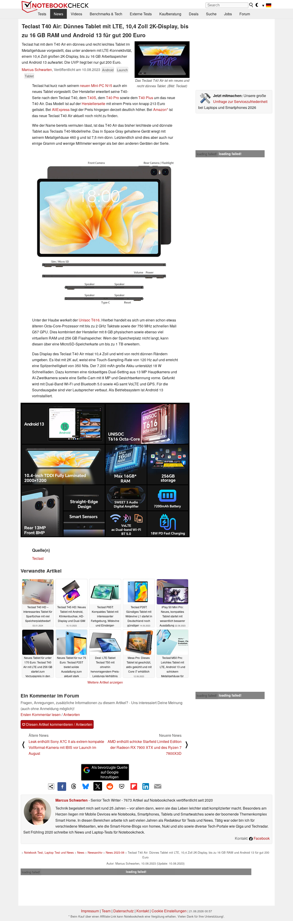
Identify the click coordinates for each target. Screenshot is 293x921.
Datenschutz (123, 910)
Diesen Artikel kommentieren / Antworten (58, 724)
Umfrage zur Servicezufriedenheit (240, 101)
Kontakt (142, 910)
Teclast (37, 558)
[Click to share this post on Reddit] (109, 786)
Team (106, 910)
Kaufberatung (170, 13)
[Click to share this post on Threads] (73, 786)
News (58, 13)
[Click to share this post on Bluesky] (85, 786)
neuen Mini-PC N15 (96, 85)
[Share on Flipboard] (133, 786)
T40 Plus (145, 97)
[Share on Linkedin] (145, 786)
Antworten (71, 714)
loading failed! (207, 154)
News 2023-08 (115, 852)
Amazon (160, 109)
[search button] (251, 5)
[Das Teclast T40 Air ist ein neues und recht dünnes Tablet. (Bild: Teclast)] (162, 59)
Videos (76, 13)
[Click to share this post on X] (97, 786)
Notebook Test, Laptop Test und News (49, 852)
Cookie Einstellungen (169, 910)
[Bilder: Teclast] (105, 470)
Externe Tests (141, 13)
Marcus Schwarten (37, 69)
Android (108, 69)
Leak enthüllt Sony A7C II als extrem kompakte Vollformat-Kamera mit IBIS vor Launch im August (66, 747)
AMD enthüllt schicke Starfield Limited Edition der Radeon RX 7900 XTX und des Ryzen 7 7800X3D (145, 747)
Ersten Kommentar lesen (41, 714)
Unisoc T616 (89, 320)
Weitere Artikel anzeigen (105, 682)
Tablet (29, 76)
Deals (193, 13)
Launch (122, 69)
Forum (244, 13)
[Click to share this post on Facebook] (61, 786)
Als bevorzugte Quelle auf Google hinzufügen (110, 772)
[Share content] (51, 786)
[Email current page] (157, 786)
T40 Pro (112, 97)
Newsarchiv (95, 852)
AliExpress (61, 109)
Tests (42, 13)
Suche (211, 13)
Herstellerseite (93, 103)
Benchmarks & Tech (106, 13)
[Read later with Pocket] (121, 786)
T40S (91, 97)
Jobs (228, 13)
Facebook (261, 838)
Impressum (90, 910)
